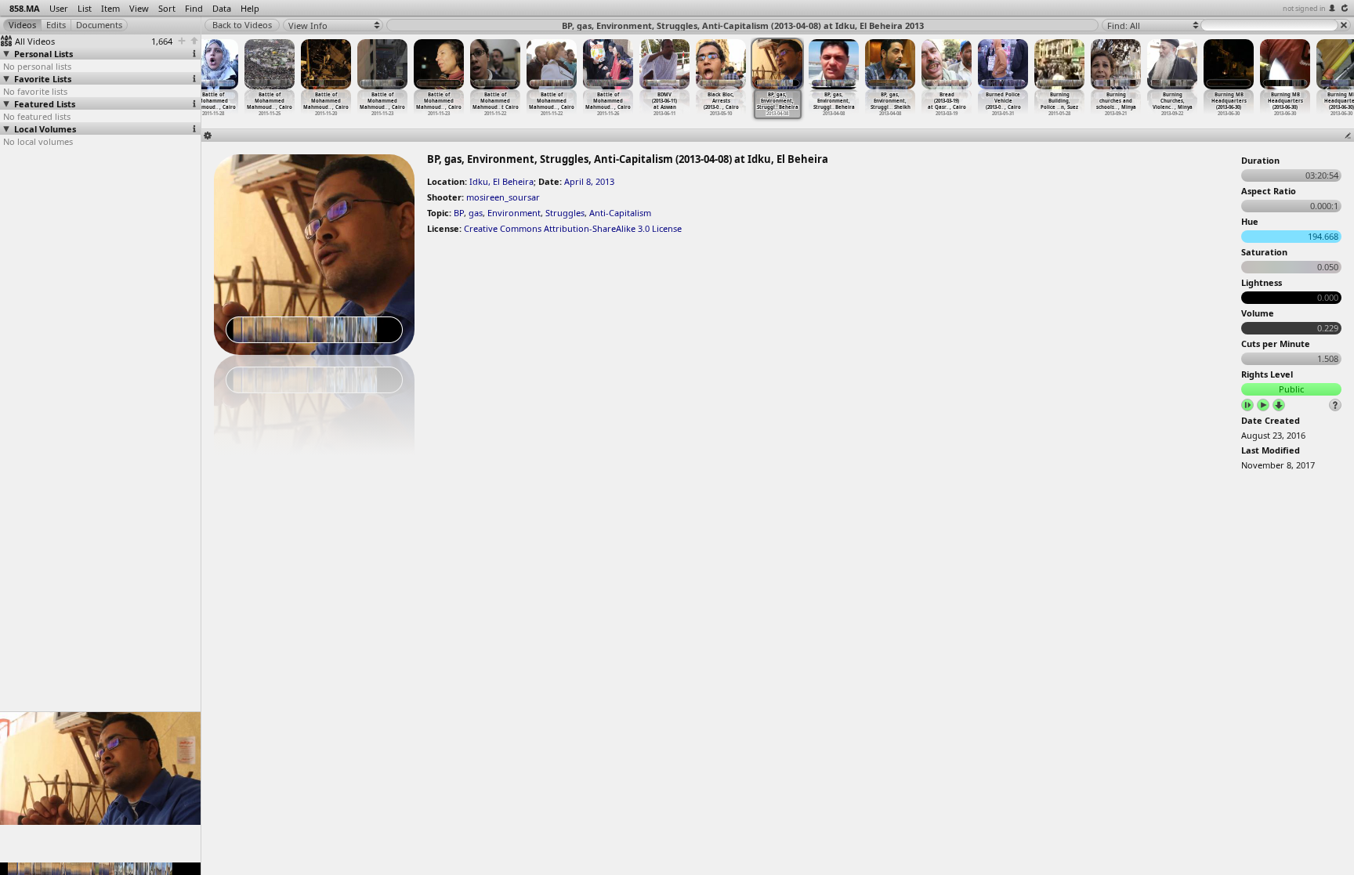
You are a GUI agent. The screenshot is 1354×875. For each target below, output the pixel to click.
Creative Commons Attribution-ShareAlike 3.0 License (573, 228)
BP (459, 213)
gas (476, 213)
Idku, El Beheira (501, 181)
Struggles (565, 213)
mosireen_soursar (503, 197)
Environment (514, 213)
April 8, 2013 (589, 181)
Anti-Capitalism (620, 213)
